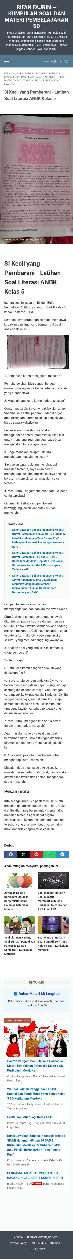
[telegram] (62, 854)
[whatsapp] (49, 854)
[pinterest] (36, 854)
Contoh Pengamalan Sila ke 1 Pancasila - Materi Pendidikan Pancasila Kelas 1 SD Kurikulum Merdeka (36, 1065)
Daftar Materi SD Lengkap (39, 994)
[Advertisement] (36, 1222)
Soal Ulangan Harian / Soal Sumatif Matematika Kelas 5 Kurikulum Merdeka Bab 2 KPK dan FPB (52, 901)
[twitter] (23, 854)
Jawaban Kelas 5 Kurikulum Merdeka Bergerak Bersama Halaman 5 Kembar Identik (16, 901)
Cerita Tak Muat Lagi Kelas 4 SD (29, 1117)
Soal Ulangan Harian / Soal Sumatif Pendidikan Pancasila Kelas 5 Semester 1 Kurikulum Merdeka (19, 945)
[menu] (9, 61)
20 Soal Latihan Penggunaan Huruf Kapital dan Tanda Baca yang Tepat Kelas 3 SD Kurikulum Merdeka (36, 1093)
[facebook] (10, 854)
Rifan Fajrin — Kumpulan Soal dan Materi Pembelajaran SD (36, 16)
